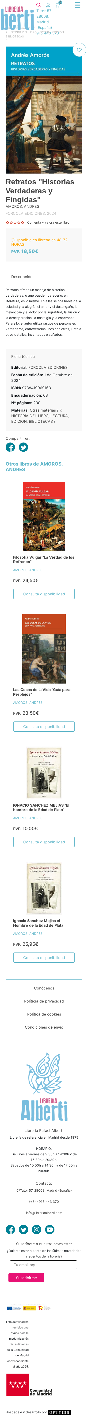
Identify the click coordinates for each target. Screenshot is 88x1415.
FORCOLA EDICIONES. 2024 (31, 213)
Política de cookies (44, 1014)
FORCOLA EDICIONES (48, 367)
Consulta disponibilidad (44, 594)
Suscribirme (26, 1277)
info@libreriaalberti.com (44, 1213)
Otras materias (43, 410)
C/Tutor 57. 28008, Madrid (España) (44, 1190)
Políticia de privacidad (44, 1001)
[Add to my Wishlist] (79, 50)
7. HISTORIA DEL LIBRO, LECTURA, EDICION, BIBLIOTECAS (40, 416)
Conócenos (44, 988)
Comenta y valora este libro (48, 222)
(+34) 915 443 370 (44, 1202)
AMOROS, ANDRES (27, 570)
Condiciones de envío (44, 1027)
